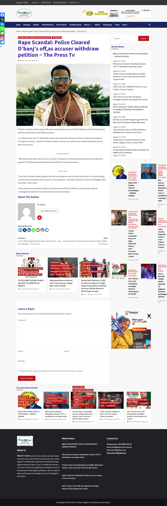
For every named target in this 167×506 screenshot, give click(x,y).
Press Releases (132, 179)
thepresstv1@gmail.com (116, 453)
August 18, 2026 (94, 294)
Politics (36, 25)
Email (66, 351)
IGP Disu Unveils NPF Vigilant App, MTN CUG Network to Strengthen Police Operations (130, 121)
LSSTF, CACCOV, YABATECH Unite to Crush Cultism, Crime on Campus (130, 88)
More (124, 25)
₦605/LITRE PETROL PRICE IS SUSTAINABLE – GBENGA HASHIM (130, 55)
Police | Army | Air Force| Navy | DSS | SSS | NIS (133, 220)
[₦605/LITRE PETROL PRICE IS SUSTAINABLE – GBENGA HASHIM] (119, 171)
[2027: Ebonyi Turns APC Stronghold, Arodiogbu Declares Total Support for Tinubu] (119, 271)
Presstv (22, 60)
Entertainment (48, 25)
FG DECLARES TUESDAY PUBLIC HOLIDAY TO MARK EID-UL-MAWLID (31, 283)
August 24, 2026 (31, 289)
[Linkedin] (29, 230)
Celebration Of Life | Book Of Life (60, 265)
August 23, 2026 (62, 289)
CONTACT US (74, 3)
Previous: (39, 241)
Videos (97, 25)
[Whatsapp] (33, 230)
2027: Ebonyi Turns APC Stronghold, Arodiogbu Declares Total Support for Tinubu (130, 98)
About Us (35, 3)
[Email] (38, 230)
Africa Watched (86, 262)
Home (18, 31)
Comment (22, 320)
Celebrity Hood (75, 25)
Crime (117, 25)
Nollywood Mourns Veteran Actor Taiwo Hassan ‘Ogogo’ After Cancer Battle (61, 283)
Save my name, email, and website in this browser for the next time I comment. (51, 371)
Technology (107, 25)
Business (26, 25)
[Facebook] (20, 230)
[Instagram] (42, 230)
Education (160, 218)
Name (21, 351)
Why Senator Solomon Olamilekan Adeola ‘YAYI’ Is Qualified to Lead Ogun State (129, 65)
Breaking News (55, 262)
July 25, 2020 (31, 60)
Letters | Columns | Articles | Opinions (54, 402)
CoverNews (94, 502)
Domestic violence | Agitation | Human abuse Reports (34, 38)
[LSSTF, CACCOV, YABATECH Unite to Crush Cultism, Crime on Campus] (148, 217)
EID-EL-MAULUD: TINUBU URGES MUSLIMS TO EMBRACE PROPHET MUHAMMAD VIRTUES (130, 109)
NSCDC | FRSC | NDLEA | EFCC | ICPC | (92, 272)
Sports (86, 25)
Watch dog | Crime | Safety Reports (133, 227)
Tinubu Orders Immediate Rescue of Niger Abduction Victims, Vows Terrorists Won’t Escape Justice (129, 76)
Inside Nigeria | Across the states (28, 272)
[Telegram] (47, 230)
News (18, 25)
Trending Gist (57, 38)
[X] (25, 230)
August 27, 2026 (31, 419)
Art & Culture (61, 25)
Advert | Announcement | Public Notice (30, 268)
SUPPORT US (46, 3)
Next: (85, 241)
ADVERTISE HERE (59, 3)
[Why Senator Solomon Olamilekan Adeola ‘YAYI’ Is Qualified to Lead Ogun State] (148, 171)
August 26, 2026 (58, 419)
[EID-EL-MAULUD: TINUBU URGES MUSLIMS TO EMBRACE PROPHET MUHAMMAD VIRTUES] (148, 271)
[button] (149, 25)
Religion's (28, 274)
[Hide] (1, 47)
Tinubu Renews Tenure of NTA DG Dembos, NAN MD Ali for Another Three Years (129, 131)
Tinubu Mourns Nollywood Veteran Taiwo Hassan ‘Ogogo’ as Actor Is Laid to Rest (129, 141)
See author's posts (49, 210)
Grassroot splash (132, 211)
